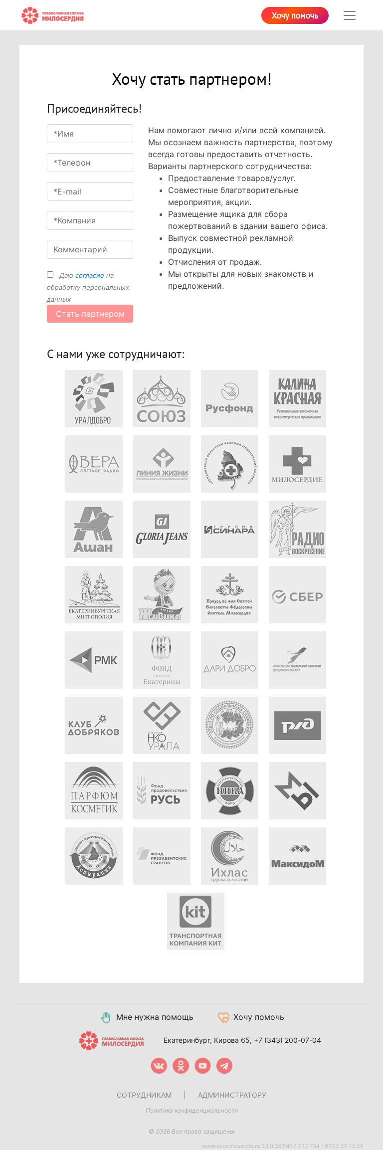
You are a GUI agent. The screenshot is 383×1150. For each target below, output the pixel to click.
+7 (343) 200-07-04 (287, 1040)
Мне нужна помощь (154, 1017)
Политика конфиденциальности (192, 1110)
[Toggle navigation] (349, 15)
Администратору (232, 1095)
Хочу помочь (295, 16)
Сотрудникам (144, 1095)
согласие (89, 275)
